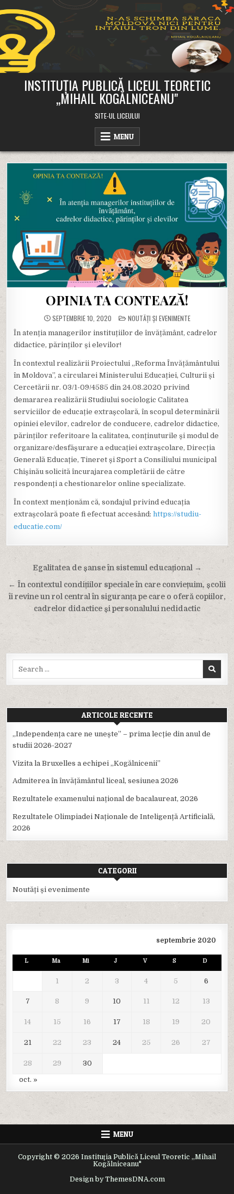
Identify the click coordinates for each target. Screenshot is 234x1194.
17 (117, 1022)
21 (28, 1042)
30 (87, 1063)
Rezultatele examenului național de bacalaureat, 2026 (105, 799)
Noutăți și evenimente (159, 318)
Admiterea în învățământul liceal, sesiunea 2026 (95, 781)
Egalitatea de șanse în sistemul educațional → (117, 568)
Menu (124, 136)
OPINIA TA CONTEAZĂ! (117, 300)
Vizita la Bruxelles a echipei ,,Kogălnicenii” (87, 763)
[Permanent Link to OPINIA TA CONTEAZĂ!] (117, 225)
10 (117, 1001)
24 (117, 1042)
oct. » (28, 1079)
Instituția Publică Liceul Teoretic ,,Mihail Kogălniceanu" (117, 91)
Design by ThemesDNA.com (117, 1179)
